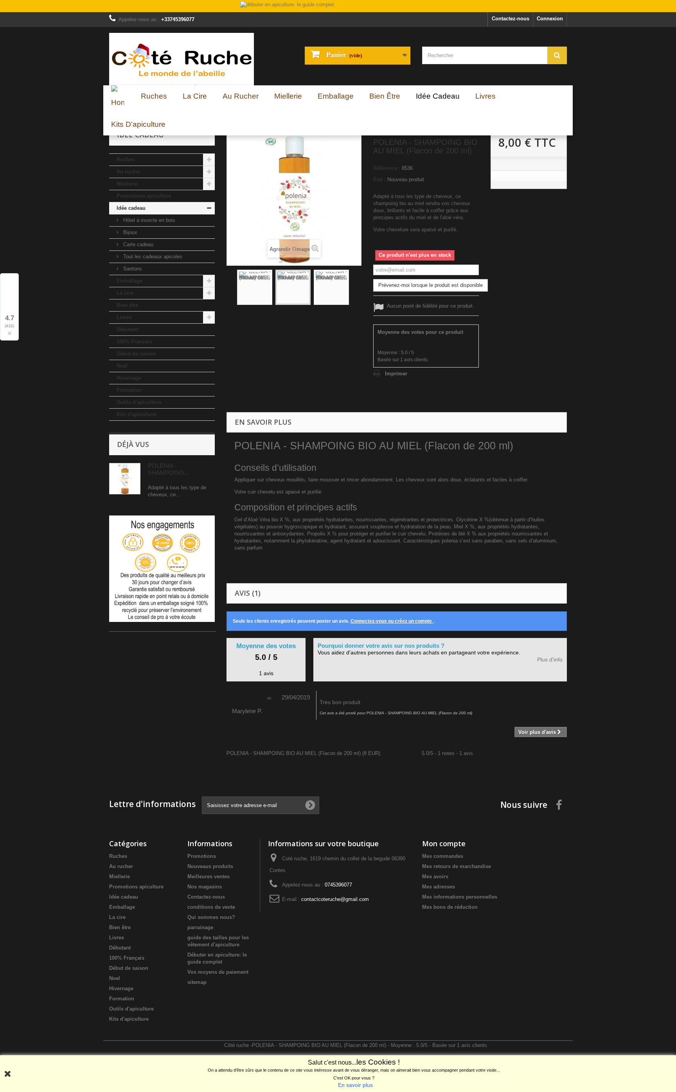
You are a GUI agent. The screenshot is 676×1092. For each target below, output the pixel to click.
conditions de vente (211, 907)
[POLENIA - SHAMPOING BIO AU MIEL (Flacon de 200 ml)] (254, 287)
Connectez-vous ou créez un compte (392, 621)
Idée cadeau (131, 208)
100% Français (134, 341)
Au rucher (128, 172)
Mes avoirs (435, 876)
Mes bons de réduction (450, 907)
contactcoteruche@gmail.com (335, 899)
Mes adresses (438, 887)
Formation (129, 390)
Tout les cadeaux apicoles (152, 256)
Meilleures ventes (208, 876)
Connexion (550, 19)
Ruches (126, 159)
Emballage (129, 281)
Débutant (127, 329)
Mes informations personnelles (459, 897)
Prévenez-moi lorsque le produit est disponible (430, 285)
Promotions (201, 856)
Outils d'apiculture (139, 402)
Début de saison (136, 354)
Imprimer (396, 374)
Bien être (127, 305)
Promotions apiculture (144, 196)
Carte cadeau (137, 244)
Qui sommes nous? (211, 917)
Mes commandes (442, 856)
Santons (132, 269)
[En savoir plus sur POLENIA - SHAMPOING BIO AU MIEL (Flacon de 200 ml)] (124, 478)
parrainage (200, 927)
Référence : (386, 168)
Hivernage (129, 378)
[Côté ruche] (181, 59)
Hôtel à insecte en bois (148, 220)
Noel (122, 366)
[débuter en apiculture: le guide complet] (338, 6)
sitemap (197, 982)
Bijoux (129, 232)
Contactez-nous (510, 19)
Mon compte (444, 843)
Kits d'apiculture (136, 414)
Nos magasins (204, 887)
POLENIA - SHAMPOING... (168, 469)
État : (379, 179)
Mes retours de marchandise (456, 866)
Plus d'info (550, 660)
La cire (125, 293)
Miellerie (127, 184)
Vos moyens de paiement (217, 972)
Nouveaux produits (210, 866)
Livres (124, 317)
